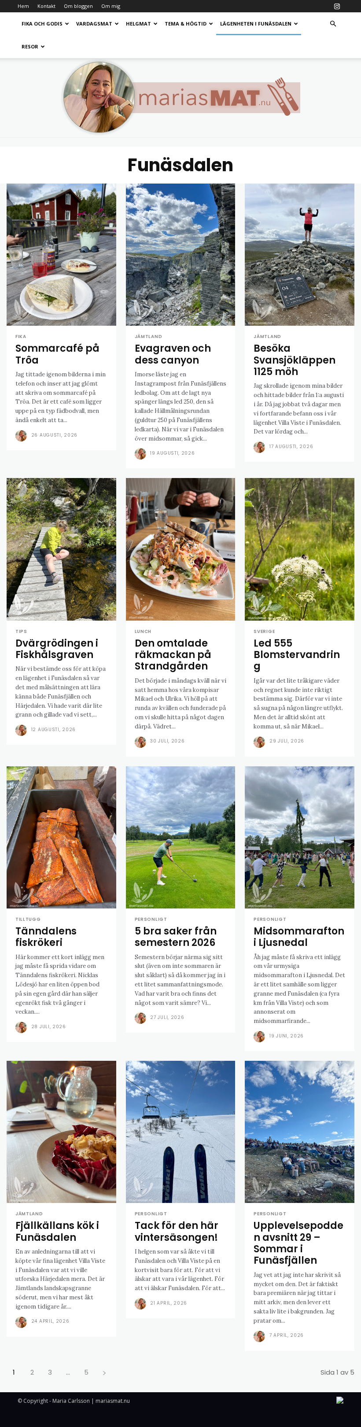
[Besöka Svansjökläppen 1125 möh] (299, 255)
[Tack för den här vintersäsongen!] (181, 1132)
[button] (332, 24)
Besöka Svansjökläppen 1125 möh (294, 360)
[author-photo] (22, 435)
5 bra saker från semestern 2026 (176, 936)
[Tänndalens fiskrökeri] (61, 837)
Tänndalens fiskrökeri (46, 936)
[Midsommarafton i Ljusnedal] (299, 837)
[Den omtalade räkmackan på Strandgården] (181, 549)
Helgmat (138, 23)
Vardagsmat (94, 23)
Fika (20, 337)
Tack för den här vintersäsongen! (176, 1231)
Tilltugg (28, 919)
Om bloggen (78, 6)
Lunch (143, 631)
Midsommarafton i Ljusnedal (299, 936)
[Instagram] (336, 6)
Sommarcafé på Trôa (57, 354)
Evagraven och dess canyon (173, 354)
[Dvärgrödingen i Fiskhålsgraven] (61, 549)
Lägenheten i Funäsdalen (255, 23)
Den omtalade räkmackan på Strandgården (173, 654)
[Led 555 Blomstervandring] (299, 549)
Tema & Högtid (185, 23)
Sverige (264, 631)
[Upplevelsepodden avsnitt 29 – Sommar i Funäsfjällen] (299, 1132)
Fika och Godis (42, 23)
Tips (21, 631)
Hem (23, 6)
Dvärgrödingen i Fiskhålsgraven (56, 649)
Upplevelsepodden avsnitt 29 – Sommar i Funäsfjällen (298, 1243)
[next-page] (104, 1372)
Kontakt (46, 6)
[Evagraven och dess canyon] (181, 255)
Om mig (110, 6)
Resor (30, 46)
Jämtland (148, 337)
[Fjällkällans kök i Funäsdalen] (61, 1132)
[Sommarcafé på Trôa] (61, 255)
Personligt (151, 919)
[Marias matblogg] (180, 97)
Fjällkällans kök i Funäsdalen (57, 1231)
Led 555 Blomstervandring (297, 654)
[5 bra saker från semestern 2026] (181, 837)
